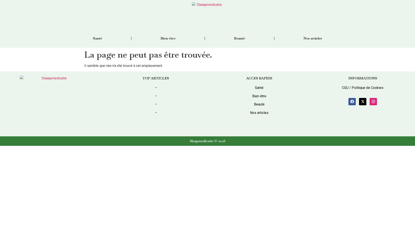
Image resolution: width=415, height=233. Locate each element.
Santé (97, 38)
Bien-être (168, 38)
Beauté (239, 38)
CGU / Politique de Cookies (362, 88)
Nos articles (312, 38)
